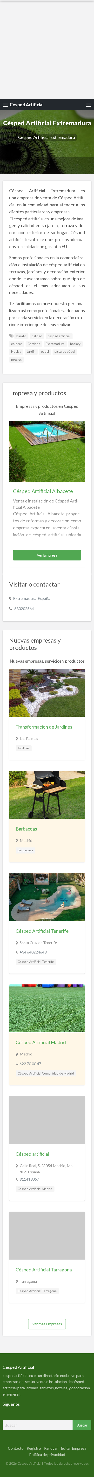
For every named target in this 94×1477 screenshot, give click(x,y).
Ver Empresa (47, 555)
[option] (47, 494)
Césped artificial (32, 1154)
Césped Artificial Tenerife (42, 931)
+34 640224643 (33, 952)
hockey (75, 344)
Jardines (23, 748)
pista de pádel (64, 351)
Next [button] (78, 450)
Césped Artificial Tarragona (44, 1269)
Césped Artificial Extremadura (46, 137)
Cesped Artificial (27, 104)
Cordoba (33, 344)
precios (16, 359)
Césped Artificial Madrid (41, 1042)
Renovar (51, 1448)
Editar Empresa (73, 1448)
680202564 (24, 608)
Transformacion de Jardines (44, 727)
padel (45, 351)
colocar (16, 344)
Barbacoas (26, 829)
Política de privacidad (47, 1454)
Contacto (16, 1448)
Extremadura (55, 344)
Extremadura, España (31, 598)
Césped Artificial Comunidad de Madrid (46, 1073)
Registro (34, 1448)
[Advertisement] (47, 49)
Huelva (16, 351)
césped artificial (59, 336)
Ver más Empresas (47, 1324)
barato (21, 336)
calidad (37, 336)
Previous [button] (15, 450)
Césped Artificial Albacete (43, 491)
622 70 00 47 (30, 1063)
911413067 (29, 1179)
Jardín (31, 351)
